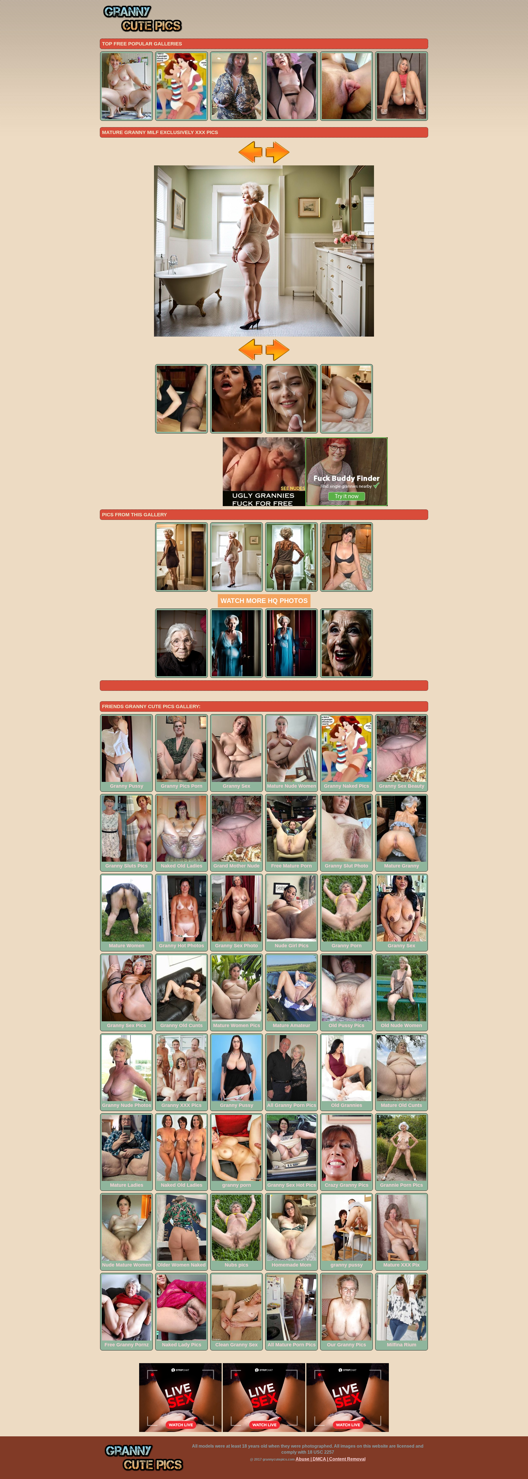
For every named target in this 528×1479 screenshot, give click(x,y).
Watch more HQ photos (264, 600)
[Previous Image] (251, 164)
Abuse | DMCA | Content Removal (330, 1459)
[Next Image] (277, 164)
